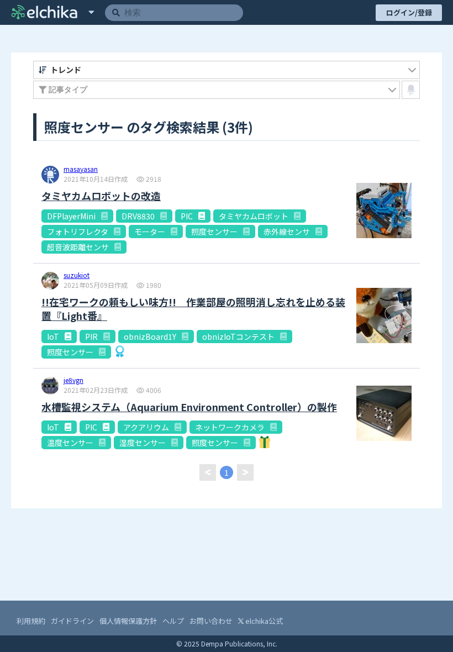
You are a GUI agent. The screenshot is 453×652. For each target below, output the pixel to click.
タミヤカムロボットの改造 (101, 196)
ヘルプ (173, 621)
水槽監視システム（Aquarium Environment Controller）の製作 (189, 407)
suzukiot (76, 276)
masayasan (81, 169)
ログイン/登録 (409, 12)
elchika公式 (263, 621)
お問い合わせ (211, 621)
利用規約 (31, 621)
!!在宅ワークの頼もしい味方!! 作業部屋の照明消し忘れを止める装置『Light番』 (193, 309)
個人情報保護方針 (128, 621)
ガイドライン (72, 621)
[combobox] (226, 70)
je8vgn (73, 381)
